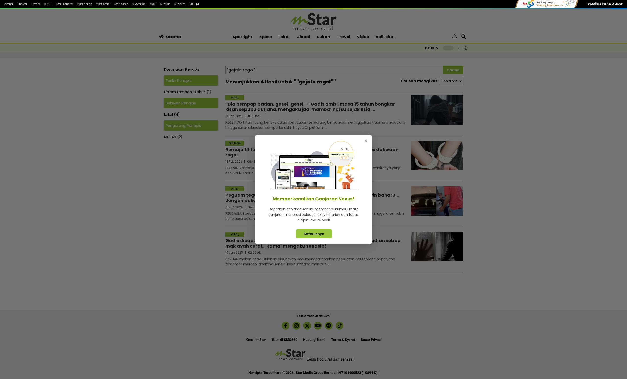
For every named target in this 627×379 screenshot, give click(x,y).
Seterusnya (314, 233)
